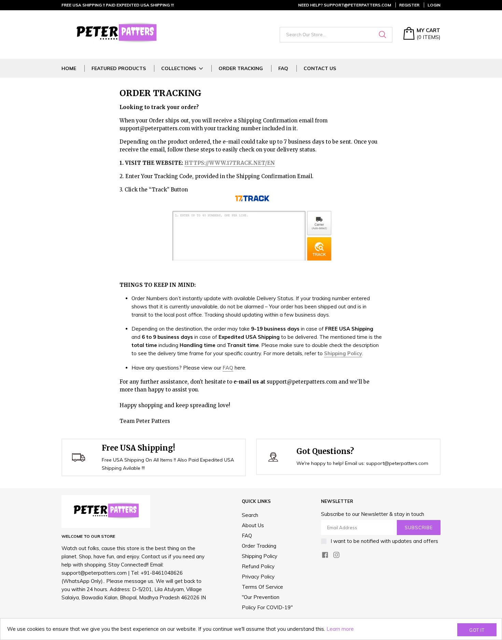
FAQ (283, 68)
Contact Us (320, 68)
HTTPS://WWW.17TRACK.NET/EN (229, 163)
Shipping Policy (259, 556)
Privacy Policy (258, 576)
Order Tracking (241, 68)
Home (68, 68)
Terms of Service (262, 587)
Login (434, 5)
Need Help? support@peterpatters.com (344, 5)
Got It (477, 630)
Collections (178, 68)
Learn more (340, 629)
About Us (253, 525)
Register (409, 5)
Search (250, 515)
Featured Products (119, 68)
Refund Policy (258, 566)
